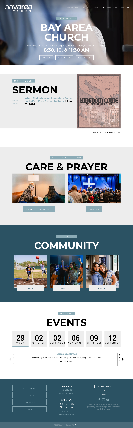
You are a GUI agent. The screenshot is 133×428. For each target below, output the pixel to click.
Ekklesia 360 (76, 425)
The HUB (103, 391)
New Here (29, 388)
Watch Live (84, 58)
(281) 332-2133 (66, 411)
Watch (15, 101)
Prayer (94, 209)
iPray (103, 394)
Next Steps (86, 8)
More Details (65, 362)
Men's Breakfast (66, 354)
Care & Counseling (38, 209)
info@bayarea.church (66, 414)
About (77, 8)
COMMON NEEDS (103, 387)
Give (122, 8)
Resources (107, 8)
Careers (29, 402)
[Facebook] (99, 399)
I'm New (70, 8)
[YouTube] (107, 399)
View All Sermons (105, 133)
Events (115, 8)
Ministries (96, 8)
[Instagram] (103, 399)
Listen (15, 103)
